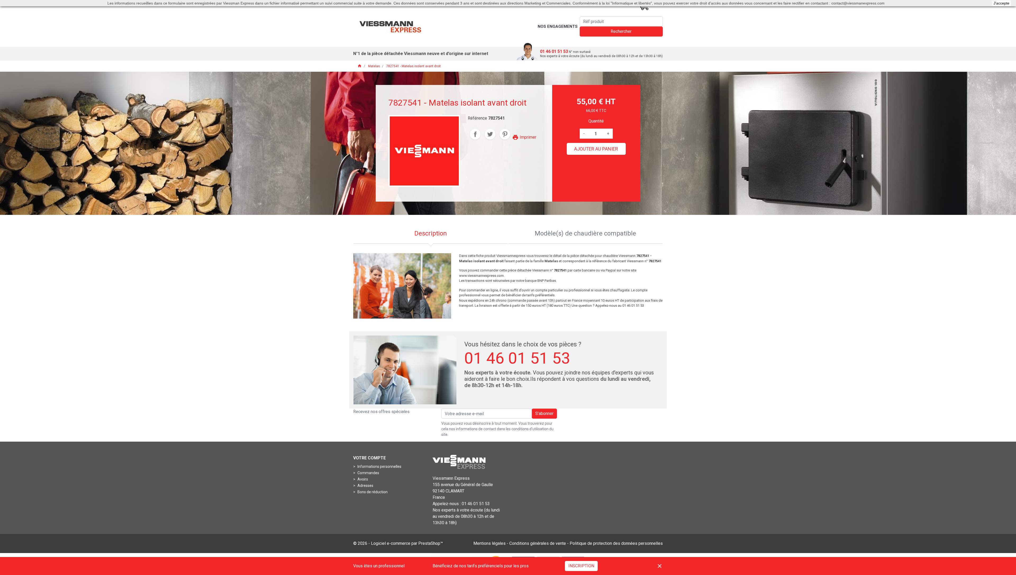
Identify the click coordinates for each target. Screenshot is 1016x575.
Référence (477, 118)
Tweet (490, 134)
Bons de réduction (372, 492)
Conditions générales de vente (537, 543)
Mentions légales (489, 543)
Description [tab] (430, 233)
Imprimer (524, 137)
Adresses (365, 485)
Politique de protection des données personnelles (616, 543)
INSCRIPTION (581, 565)
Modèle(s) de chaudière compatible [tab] (585, 233)
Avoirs (362, 479)
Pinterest (505, 134)
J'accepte (1001, 3)
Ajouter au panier (596, 149)
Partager (475, 134)
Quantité (596, 121)
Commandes (368, 473)
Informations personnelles (379, 466)
